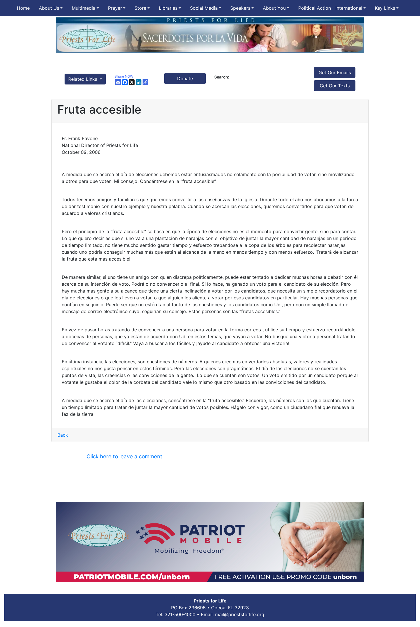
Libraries (168, 8)
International (348, 8)
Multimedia (83, 8)
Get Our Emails (335, 72)
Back (62, 435)
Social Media (204, 8)
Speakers (240, 8)
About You (274, 8)
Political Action (314, 8)
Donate (185, 78)
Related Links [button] (83, 79)
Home (23, 8)
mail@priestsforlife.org (239, 614)
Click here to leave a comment (124, 456)
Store (140, 8)
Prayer (115, 8)
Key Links (385, 8)
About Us (49, 8)
